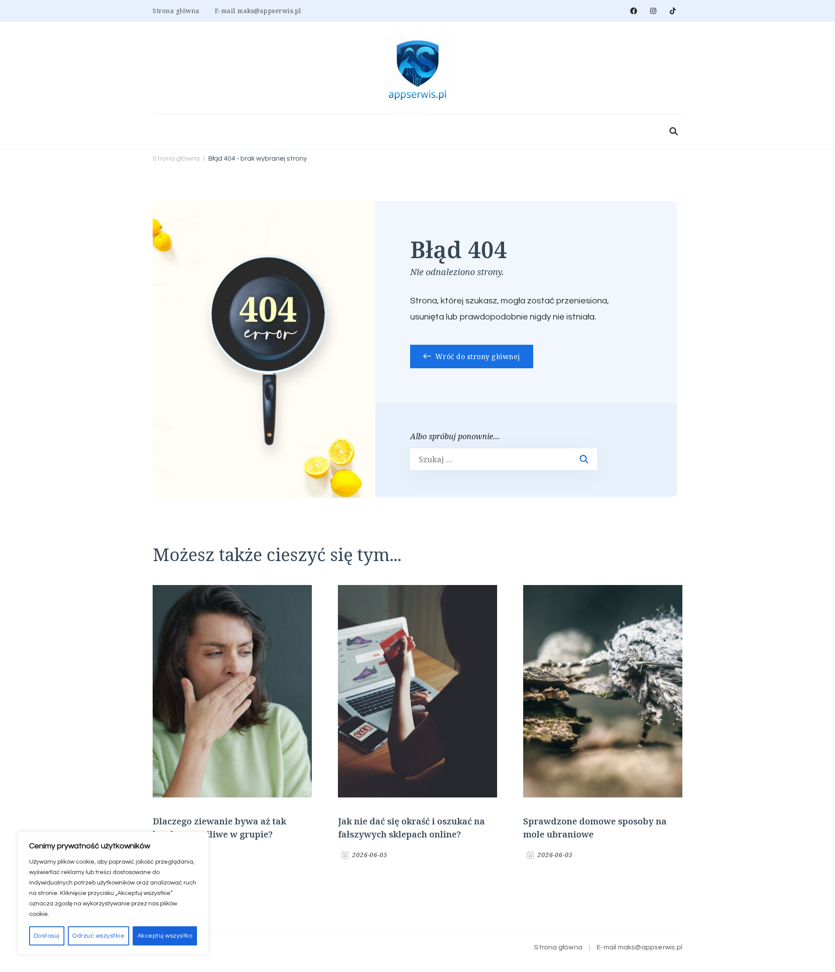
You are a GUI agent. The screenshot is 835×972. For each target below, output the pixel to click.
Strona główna (176, 11)
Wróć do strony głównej (476, 356)
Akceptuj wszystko (165, 936)
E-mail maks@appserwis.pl (258, 11)
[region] (113, 893)
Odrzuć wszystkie (98, 936)
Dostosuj (47, 936)
